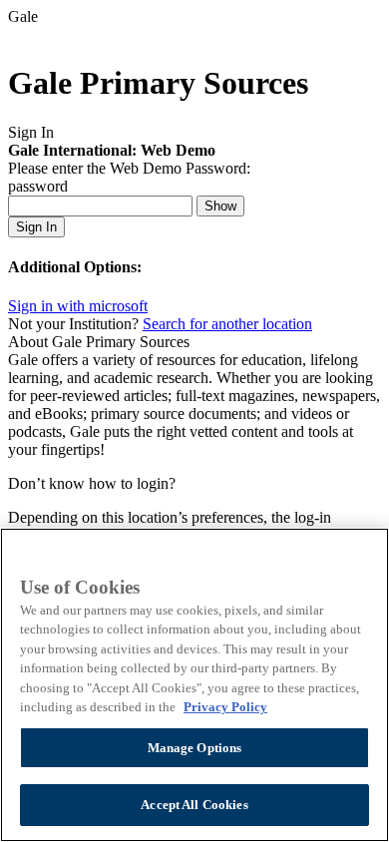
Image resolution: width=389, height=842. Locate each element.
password (38, 186)
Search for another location (227, 323)
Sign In (36, 226)
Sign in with (78, 305)
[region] (194, 685)
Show (220, 206)
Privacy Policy (225, 706)
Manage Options (195, 747)
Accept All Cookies (194, 804)
